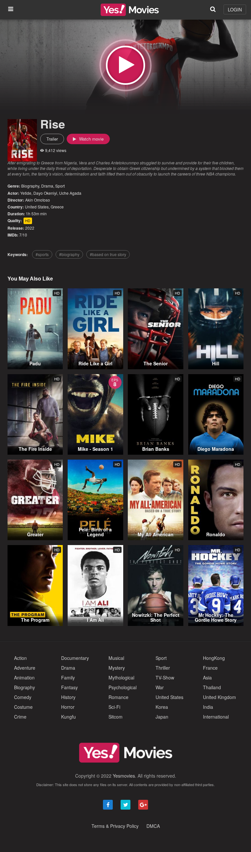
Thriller (163, 667)
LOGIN (235, 9)
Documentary (75, 658)
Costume (23, 707)
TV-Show (165, 677)
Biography (30, 186)
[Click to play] (125, 65)
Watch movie (91, 139)
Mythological (121, 677)
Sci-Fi (114, 707)
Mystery (117, 667)
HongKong (214, 658)
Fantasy (69, 687)
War (160, 687)
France (210, 667)
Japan (162, 716)
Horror (68, 707)
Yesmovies (124, 775)
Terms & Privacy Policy (115, 826)
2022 (29, 228)
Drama (47, 186)
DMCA (153, 826)
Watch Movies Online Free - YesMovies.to (129, 10)
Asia (207, 677)
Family (68, 677)
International (216, 716)
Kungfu (68, 716)
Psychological (123, 687)
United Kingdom (219, 697)
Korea (162, 707)
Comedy (22, 697)
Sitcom (116, 716)
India (208, 707)
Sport (60, 186)
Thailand (212, 687)
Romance (118, 697)
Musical (116, 658)
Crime (20, 716)
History (68, 697)
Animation (24, 677)
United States (37, 206)
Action (20, 658)
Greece (57, 206)
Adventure (24, 667)
